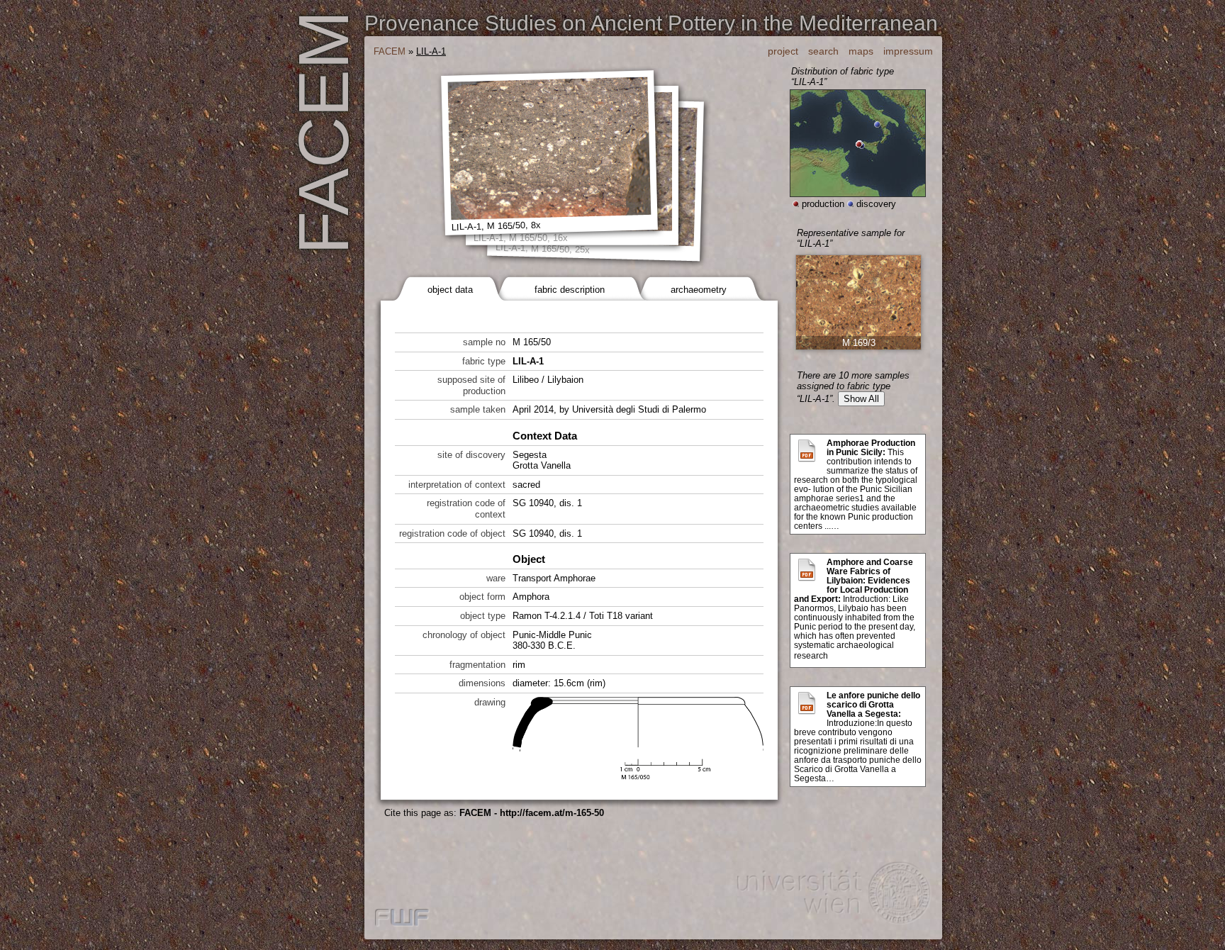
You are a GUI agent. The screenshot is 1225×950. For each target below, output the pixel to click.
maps (861, 51)
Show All (861, 398)
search (823, 51)
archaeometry (699, 289)
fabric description (570, 289)
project (783, 51)
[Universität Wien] (832, 895)
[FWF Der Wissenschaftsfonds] (402, 918)
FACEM (389, 51)
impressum (908, 51)
